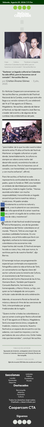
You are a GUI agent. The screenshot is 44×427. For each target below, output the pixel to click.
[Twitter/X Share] (3, 209)
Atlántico (21, 392)
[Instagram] (29, 8)
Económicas (29, 378)
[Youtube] (24, 8)
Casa (6, 62)
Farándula (21, 394)
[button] (22, 22)
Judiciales (29, 374)
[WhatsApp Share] (3, 214)
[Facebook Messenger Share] (3, 219)
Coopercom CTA (22, 407)
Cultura (16, 62)
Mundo (29, 381)
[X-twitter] (20, 8)
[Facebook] (15, 8)
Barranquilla (20, 390)
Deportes (12, 382)
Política (29, 376)
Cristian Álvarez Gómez (17, 80)
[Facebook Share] (3, 205)
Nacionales (12, 380)
